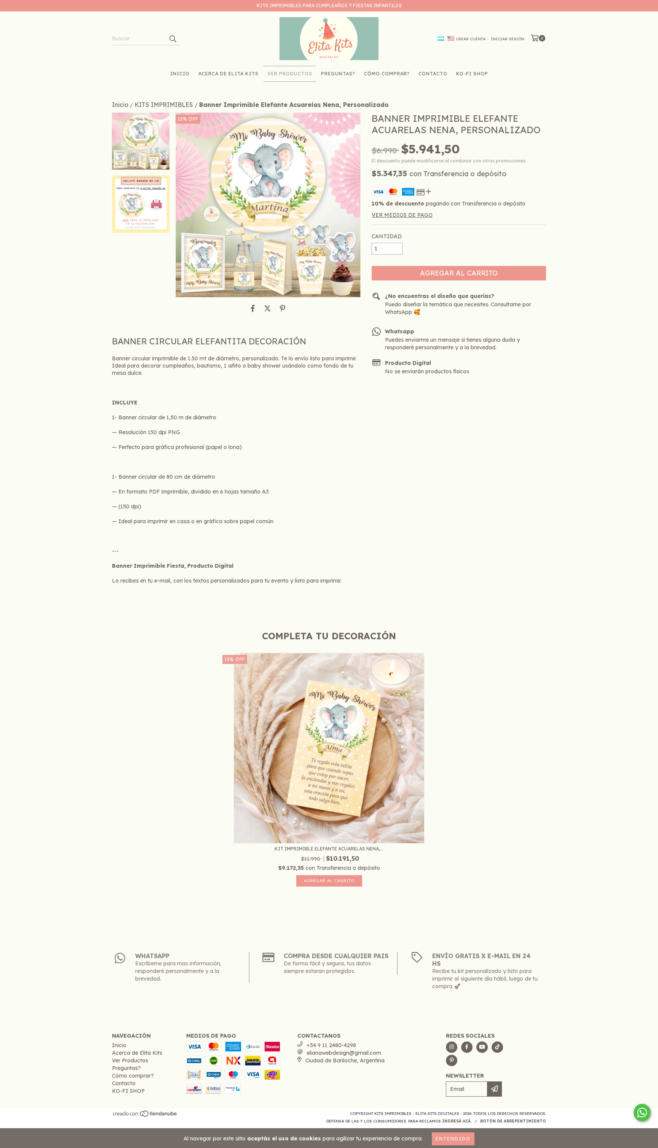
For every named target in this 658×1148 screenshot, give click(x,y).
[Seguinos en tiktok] (497, 1047)
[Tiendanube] (145, 1115)
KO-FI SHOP (472, 73)
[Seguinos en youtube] (482, 1047)
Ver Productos (289, 73)
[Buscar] (172, 38)
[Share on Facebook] (253, 308)
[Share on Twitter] (267, 308)
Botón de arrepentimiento (513, 1121)
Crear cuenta (471, 39)
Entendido (453, 1139)
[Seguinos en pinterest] (451, 1060)
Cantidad (387, 236)
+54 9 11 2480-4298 (331, 1045)
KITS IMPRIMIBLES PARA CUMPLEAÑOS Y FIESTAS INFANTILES (329, 5)
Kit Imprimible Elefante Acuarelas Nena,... (329, 849)
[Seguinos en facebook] (467, 1047)
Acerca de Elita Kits (228, 73)
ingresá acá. (457, 1121)
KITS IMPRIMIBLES (163, 104)
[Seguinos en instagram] (451, 1047)
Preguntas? (338, 73)
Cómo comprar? (387, 73)
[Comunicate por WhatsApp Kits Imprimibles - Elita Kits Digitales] (642, 1112)
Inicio (180, 73)
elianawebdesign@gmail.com (344, 1052)
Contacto (432, 73)
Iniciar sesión (507, 39)
